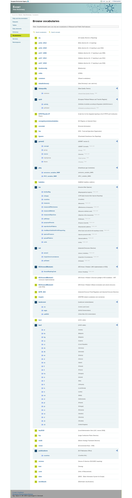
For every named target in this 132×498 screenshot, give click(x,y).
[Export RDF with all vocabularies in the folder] (117, 89)
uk (44, 424)
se (44, 413)
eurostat (42, 126)
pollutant (46, 260)
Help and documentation (20, 18)
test (40, 466)
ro (44, 410)
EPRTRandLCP (44, 114)
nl (44, 399)
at (44, 330)
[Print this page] (107, 1)
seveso (41, 461)
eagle (45, 310)
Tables (15, 25)
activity (46, 104)
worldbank (42, 481)
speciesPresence (49, 234)
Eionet (20, 14)
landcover (42, 302)
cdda (40, 73)
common (42, 78)
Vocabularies (17, 35)
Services (15, 39)
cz (44, 344)
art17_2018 (43, 63)
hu (44, 373)
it (44, 381)
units (45, 242)
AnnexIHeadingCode (50, 271)
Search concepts (55, 32)
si (44, 417)
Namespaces (17, 42)
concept (46, 146)
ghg (40, 168)
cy (44, 341)
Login (103, 1)
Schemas (15, 32)
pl (44, 402)
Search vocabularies (41, 32)
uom (40, 471)
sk (44, 421)
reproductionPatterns (50, 226)
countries (46, 199)
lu (44, 388)
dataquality (43, 88)
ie (44, 377)
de (44, 348)
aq (39, 38)
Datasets (15, 22)
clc (45, 307)
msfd (40, 440)
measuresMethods (49, 211)
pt (44, 406)
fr (44, 370)
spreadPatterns (48, 238)
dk (44, 351)
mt (44, 395)
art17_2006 (43, 53)
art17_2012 (43, 58)
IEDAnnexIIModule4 (46, 285)
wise (40, 476)
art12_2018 (43, 48)
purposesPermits (49, 222)
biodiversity (43, 68)
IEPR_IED (42, 292)
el (44, 359)
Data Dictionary (27, 14)
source (46, 154)
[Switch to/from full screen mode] (110, 1)
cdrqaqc (46, 196)
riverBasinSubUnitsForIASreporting (54, 230)
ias (40, 187)
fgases (41, 136)
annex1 (46, 253)
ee (44, 355)
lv (44, 392)
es (44, 362)
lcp (40, 435)
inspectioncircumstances (51, 257)
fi (44, 366)
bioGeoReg (47, 192)
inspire (41, 297)
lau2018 (41, 430)
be (44, 333)
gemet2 (41, 141)
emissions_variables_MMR (52, 172)
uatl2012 (46, 314)
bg (44, 337)
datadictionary (44, 83)
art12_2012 (43, 43)
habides (41, 182)
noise (41, 446)
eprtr (40, 99)
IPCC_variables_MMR (50, 176)
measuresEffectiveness (51, 207)
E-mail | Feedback (18, 492)
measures (47, 203)
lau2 (40, 325)
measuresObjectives (50, 215)
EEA (20, 1)
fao (40, 131)
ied (40, 248)
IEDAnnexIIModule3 (46, 277)
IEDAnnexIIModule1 (46, 267)
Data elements (17, 28)
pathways (46, 218)
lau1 (40, 320)
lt (44, 384)
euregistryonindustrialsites (48, 121)
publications (43, 451)
